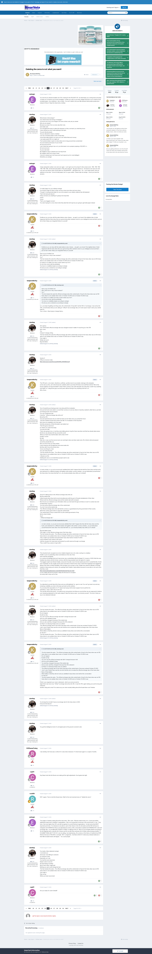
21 (36, 88)
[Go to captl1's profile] (32, 777)
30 (63, 88)
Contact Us (80, 943)
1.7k (33, 108)
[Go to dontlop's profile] (32, 120)
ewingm (32, 94)
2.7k (33, 810)
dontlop (32, 114)
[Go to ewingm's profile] (32, 99)
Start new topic (97, 81)
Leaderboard (55, 12)
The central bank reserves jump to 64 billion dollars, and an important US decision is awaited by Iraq (116, 51)
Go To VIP (71, 12)
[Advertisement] (37, 35)
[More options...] (100, 94)
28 (57, 88)
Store (33, 12)
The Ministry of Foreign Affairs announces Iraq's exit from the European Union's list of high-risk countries (116, 65)
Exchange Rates (109, 199)
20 (33, 88)
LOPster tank (41, 75)
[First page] (26, 88)
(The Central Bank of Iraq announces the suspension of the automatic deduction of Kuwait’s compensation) (115, 43)
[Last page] (70, 88)
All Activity (47, 12)
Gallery (47, 16)
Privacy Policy (72, 943)
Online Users (39, 16)
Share (87, 74)
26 (51, 88)
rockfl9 (32, 793)
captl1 (32, 772)
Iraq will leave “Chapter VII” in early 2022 (116, 35)
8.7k (33, 231)
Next (66, 88)
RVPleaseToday (32, 748)
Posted (45, 94)
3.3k (33, 785)
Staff (32, 16)
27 (54, 88)
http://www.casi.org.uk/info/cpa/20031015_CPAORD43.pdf (55, 361)
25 (48, 88)
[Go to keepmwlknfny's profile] (27, 74)
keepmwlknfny (36, 73)
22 (39, 88)
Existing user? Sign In (113, 7)
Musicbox (79, 12)
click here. (65, 2)
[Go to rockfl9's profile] (32, 799)
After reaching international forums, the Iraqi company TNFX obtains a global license (116, 82)
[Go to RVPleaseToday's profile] (32, 753)
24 (45, 88)
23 (42, 88)
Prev (29, 88)
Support (40, 12)
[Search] (126, 12)
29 (60, 88)
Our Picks (64, 12)
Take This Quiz (117, 189)
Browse (28, 12)
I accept (120, 951)
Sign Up (124, 7)
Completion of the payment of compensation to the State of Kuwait (116, 57)
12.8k (33, 128)
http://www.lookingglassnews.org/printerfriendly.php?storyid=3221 (57, 570)
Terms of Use (45, 952)
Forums (26, 16)
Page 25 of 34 (77, 88)
